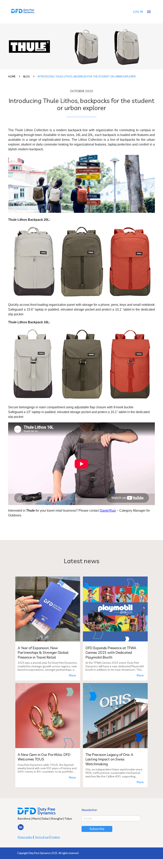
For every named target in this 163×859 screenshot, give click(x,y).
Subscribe (96, 829)
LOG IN (138, 12)
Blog (26, 76)
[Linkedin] (21, 829)
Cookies (55, 837)
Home (12, 76)
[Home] (23, 12)
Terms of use (42, 837)
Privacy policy (25, 837)
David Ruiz (108, 510)
